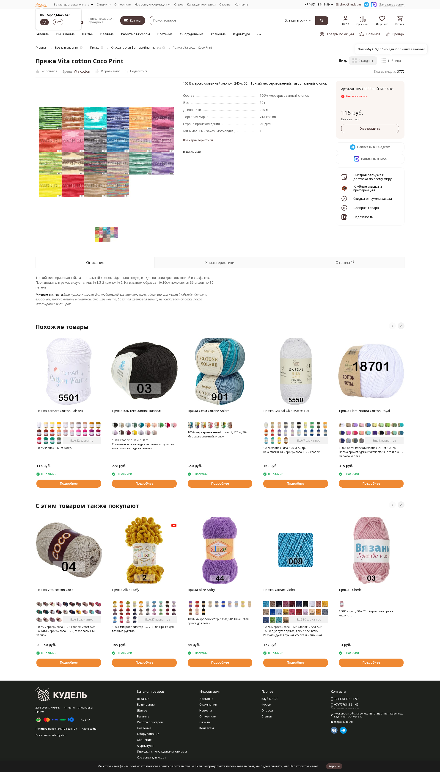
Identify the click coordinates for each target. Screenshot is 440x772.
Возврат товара (366, 208)
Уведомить (370, 128)
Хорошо (334, 766)
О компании (208, 704)
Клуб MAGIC (269, 699)
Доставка (206, 699)
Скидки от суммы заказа (372, 198)
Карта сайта (89, 728)
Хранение (218, 34)
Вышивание (65, 34)
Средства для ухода (151, 757)
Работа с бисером (135, 34)
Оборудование (192, 34)
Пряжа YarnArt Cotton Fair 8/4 (59, 411)
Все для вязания (67, 47)
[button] (392, 325)
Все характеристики (198, 140)
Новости (205, 710)
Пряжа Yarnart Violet (279, 590)
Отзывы (225, 4)
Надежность (363, 217)
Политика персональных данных (56, 728)
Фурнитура (241, 34)
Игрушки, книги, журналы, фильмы (162, 751)
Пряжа (94, 47)
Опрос (178, 4)
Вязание (42, 34)
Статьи (266, 716)
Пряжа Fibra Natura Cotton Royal (364, 411)
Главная (41, 47)
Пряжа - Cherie (350, 590)
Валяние (107, 34)
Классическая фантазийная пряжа (136, 47)
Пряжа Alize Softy (201, 590)
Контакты (242, 4)
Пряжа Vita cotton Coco (55, 590)
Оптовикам (122, 4)
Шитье (87, 34)
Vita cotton (82, 71)
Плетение (165, 34)
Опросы (267, 710)
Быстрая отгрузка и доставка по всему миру (372, 177)
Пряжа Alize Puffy (125, 590)
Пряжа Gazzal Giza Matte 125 (286, 411)
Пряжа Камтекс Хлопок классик (137, 411)
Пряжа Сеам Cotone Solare (208, 411)
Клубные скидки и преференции (367, 188)
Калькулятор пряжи (201, 4)
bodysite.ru (61, 735)
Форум (266, 704)
